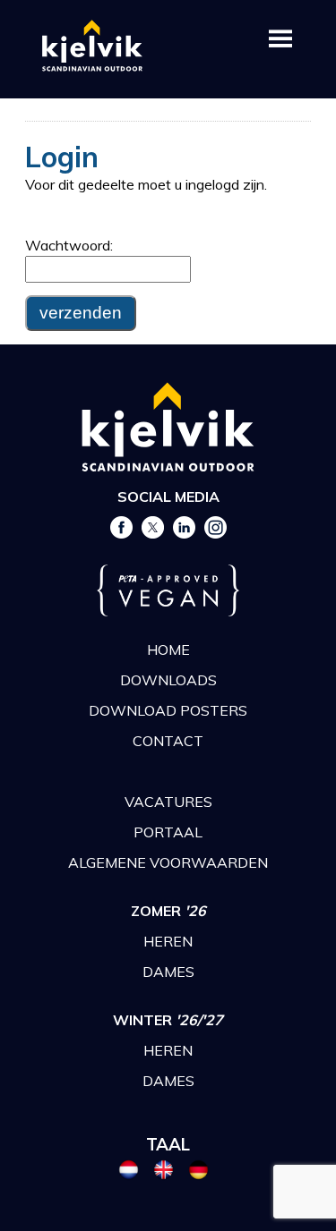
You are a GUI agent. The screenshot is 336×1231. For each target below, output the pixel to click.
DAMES (168, 972)
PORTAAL (168, 832)
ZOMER (168, 911)
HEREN (168, 941)
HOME (168, 649)
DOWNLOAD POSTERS (168, 710)
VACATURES (168, 802)
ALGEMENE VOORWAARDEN (168, 862)
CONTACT (168, 741)
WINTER (168, 1020)
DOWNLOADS (168, 680)
